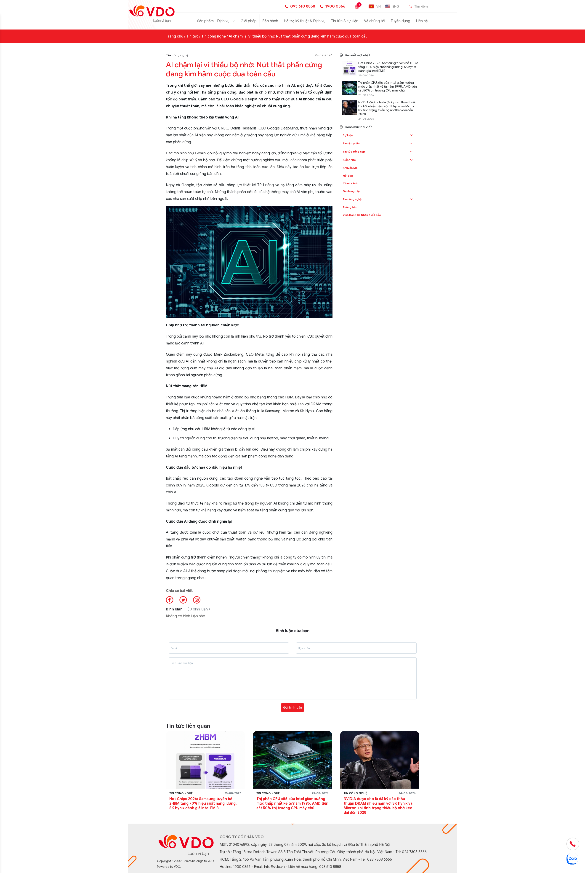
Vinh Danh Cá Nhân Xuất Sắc (362, 215)
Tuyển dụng (400, 21)
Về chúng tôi (374, 21)
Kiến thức (349, 159)
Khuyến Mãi (350, 167)
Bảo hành (270, 21)
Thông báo (350, 207)
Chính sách (350, 183)
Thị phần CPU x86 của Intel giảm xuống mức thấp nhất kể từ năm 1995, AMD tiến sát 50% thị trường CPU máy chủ (387, 86)
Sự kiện (348, 135)
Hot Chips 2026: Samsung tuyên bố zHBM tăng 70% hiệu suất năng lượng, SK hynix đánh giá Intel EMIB (388, 67)
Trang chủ (174, 36)
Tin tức (192, 36)
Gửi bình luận (292, 707)
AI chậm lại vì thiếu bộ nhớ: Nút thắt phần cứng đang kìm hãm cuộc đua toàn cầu (298, 36)
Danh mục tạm (352, 191)
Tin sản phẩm (351, 143)
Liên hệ (422, 21)
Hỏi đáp (348, 175)
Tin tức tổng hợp (354, 151)
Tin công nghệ (213, 36)
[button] (411, 135)
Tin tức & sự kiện (344, 21)
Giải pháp (249, 21)
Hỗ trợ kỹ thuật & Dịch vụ (304, 21)
